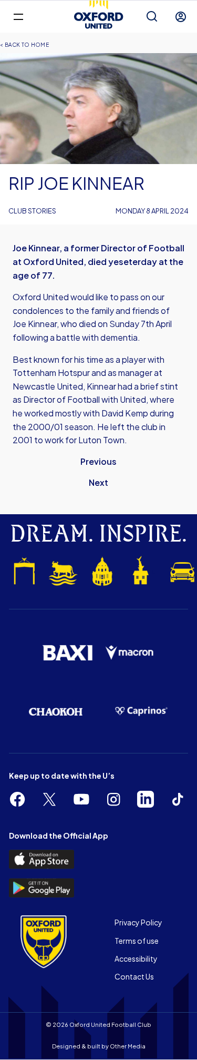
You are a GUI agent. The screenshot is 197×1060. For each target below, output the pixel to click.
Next (98, 482)
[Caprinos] (142, 711)
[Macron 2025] (130, 652)
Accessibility (136, 958)
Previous (98, 461)
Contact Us (134, 976)
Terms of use (137, 940)
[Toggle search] (151, 17)
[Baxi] (67, 653)
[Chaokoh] (56, 712)
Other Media (128, 1046)
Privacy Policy (138, 922)
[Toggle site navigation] (18, 16)
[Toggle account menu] (180, 17)
